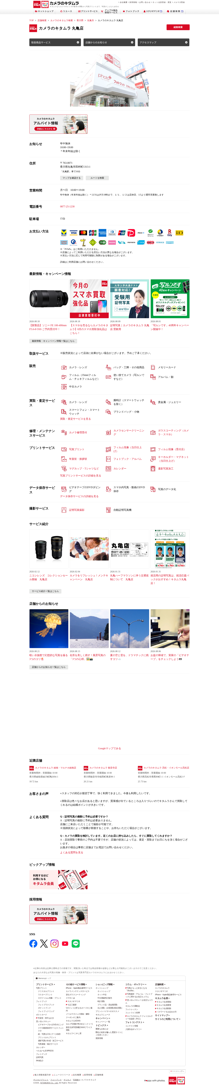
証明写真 (39, 1057)
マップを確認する (72, 178)
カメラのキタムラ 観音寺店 (103, 768)
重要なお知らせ (102, 1029)
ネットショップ (102, 988)
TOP (31, 20)
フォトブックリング (46, 1011)
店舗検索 (42, 20)
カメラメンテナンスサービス (77, 991)
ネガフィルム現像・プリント (50, 998)
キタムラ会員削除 (164, 1008)
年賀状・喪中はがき (46, 1018)
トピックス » (102, 1025)
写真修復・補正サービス (48, 1044)
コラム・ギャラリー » (135, 984)
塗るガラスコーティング (76, 995)
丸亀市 (90, 20)
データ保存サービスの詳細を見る (79, 496)
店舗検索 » (160, 984)
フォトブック (41, 1001)
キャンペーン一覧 (103, 1022)
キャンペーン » (103, 1018)
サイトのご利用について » (167, 1019)
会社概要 (123, 2)
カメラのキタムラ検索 (61, 20)
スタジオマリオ (73, 1001)
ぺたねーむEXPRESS (44, 1051)
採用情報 (133, 2)
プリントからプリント (47, 1037)
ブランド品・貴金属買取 (107, 1005)
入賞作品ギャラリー (133, 1029)
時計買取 (101, 1001)
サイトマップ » (162, 1015)
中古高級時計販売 (104, 998)
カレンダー (40, 1047)
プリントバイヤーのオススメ (107, 1011)
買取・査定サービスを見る (75, 418)
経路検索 (178, 27)
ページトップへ (178, 1071)
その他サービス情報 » (76, 984)
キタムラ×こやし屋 (73, 1033)
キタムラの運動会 (132, 1006)
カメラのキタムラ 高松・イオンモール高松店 (166, 768)
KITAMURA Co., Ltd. (49, 1083)
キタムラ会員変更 (164, 1005)
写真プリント (41, 988)
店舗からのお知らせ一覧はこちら (49, 667)
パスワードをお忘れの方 (167, 1012)
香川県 (80, 20)
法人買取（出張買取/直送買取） (110, 1008)
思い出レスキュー (43, 1021)
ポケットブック (44, 1008)
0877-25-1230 (67, 206)
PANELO (39, 1061)
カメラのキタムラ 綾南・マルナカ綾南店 (55, 768)
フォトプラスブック (46, 1005)
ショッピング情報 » (105, 984)
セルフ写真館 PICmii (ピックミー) (79, 1024)
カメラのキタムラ (162, 988)
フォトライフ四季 (132, 1013)
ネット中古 (101, 995)
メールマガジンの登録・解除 (77, 1014)
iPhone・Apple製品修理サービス (79, 988)
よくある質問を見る (71, 852)
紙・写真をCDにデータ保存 (49, 1034)
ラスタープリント (45, 995)
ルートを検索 (97, 178)
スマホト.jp (70, 998)
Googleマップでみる (109, 748)
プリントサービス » (45, 984)
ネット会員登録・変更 (161, 2)
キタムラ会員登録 (164, 1002)
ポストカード (41, 1015)
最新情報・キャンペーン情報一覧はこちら (53, 341)
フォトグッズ (41, 1054)
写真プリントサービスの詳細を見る (80, 475)
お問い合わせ (145, 2)
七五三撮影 (71, 1005)
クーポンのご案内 (73, 1017)
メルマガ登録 (179, 2)
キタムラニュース (103, 1015)
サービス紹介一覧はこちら (45, 591)
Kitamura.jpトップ (44, 978)
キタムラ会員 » (162, 998)
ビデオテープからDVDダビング (50, 1024)
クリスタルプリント (46, 991)
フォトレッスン (131, 1009)
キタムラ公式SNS (73, 1021)
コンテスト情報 (131, 1026)
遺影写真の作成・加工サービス (50, 1041)
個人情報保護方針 (42, 1075)
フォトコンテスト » (134, 1022)
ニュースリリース (62, 1075)
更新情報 (99, 1038)
